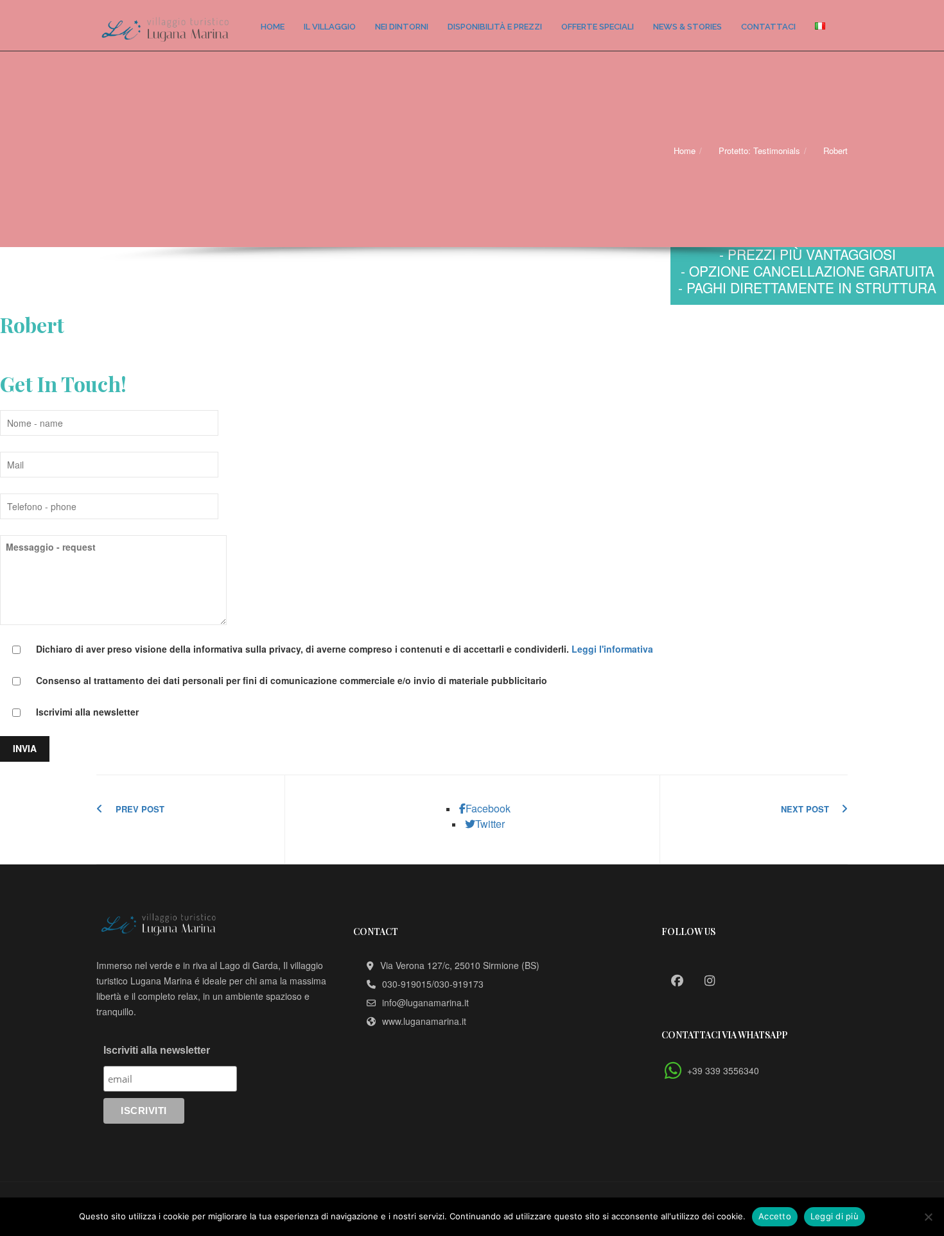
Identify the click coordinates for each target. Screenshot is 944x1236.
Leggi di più (834, 1216)
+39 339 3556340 (723, 1070)
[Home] (165, 25)
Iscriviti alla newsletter (156, 1050)
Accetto (774, 1216)
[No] (928, 1216)
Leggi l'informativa (612, 648)
